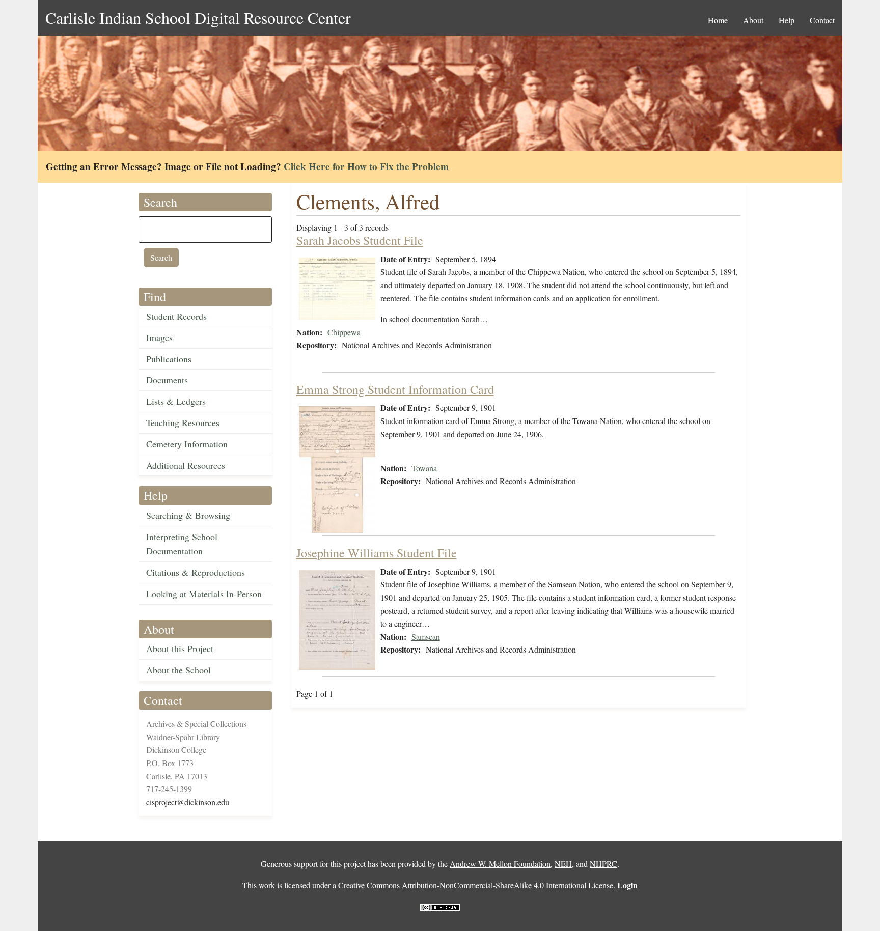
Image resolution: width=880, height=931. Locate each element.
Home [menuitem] (718, 20)
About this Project (179, 648)
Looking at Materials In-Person (204, 593)
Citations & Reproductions (195, 572)
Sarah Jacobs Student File (359, 240)
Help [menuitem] (786, 20)
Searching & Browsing (188, 515)
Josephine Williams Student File (376, 553)
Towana (424, 468)
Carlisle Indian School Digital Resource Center (198, 18)
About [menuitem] (753, 20)
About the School (178, 670)
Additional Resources (185, 465)
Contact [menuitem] (822, 20)
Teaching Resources (182, 422)
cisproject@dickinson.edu (187, 802)
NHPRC (603, 863)
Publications (168, 359)
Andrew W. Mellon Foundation (500, 863)
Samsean (425, 636)
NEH (563, 863)
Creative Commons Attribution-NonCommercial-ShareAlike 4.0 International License (475, 885)
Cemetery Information (187, 444)
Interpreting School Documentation (181, 543)
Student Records (176, 316)
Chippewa (344, 332)
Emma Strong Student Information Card (395, 389)
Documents (167, 380)
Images (159, 337)
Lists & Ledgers (176, 401)
